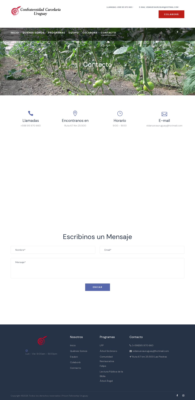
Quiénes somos (33, 32)
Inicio (15, 32)
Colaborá (171, 14)
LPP (102, 345)
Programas (56, 32)
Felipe (103, 366)
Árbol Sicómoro (108, 351)
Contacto (108, 32)
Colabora (89, 32)
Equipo (74, 32)
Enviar (97, 287)
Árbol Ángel (106, 380)
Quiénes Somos (78, 351)
